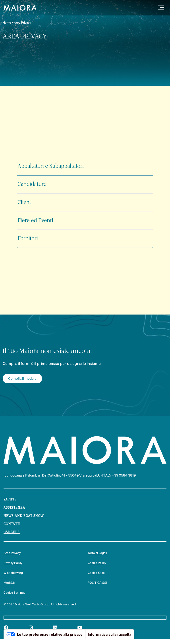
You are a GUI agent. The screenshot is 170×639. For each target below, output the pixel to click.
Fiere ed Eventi (35, 220)
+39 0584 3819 (124, 475)
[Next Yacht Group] (18, 8)
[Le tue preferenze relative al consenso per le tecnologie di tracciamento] (8, 635)
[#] (6, 627)
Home (7, 22)
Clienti (25, 202)
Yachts (10, 499)
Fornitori (27, 238)
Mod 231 (9, 582)
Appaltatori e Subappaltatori (50, 166)
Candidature (31, 184)
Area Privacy (22, 22)
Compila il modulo (22, 378)
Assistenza (14, 507)
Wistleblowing (13, 572)
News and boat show (24, 515)
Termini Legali (97, 553)
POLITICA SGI (97, 582)
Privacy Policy (13, 563)
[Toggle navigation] (161, 7)
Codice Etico (96, 572)
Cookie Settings (14, 592)
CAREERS (12, 532)
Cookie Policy (97, 563)
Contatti (12, 524)
